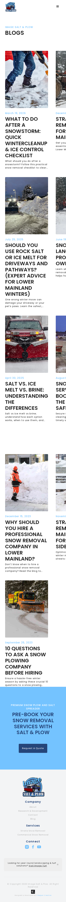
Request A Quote (33, 748)
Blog (32, 819)
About (33, 807)
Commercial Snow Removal (33, 835)
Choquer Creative (44, 895)
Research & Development (33, 811)
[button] (58, 6)
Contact (33, 815)
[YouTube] (39, 847)
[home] (9, 6)
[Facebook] (33, 847)
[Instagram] (27, 847)
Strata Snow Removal (33, 831)
